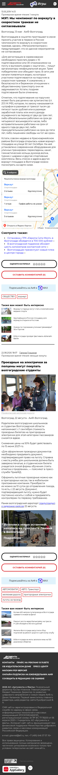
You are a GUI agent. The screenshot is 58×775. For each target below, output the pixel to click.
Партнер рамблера (26, 761)
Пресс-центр (40, 666)
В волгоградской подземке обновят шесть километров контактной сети (27, 245)
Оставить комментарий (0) (29, 274)
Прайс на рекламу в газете (33, 662)
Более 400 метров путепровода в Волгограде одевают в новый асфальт (34, 613)
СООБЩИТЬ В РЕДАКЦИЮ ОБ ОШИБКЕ (23, 678)
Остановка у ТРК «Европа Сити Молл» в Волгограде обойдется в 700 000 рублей (28, 239)
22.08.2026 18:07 (9, 352)
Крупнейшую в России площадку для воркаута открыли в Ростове (30, 319)
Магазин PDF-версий (14, 670)
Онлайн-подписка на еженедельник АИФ (27, 674)
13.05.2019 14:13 (8, 11)
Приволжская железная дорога (17, 413)
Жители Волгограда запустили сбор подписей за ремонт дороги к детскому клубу (34, 631)
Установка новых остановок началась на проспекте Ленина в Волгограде (28, 528)
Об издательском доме (16, 666)
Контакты (8, 662)
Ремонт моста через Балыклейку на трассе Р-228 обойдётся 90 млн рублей (32, 622)
